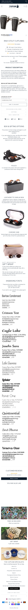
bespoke (15, 564)
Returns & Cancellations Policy (14, 581)
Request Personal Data (14, 583)
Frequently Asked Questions (14, 570)
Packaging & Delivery (14, 109)
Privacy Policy (14, 579)
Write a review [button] (14, 478)
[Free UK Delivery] (14, 513)
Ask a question (14, 114)
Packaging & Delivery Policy (14, 575)
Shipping (12, 62)
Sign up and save (14, 592)
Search (14, 573)
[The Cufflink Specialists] (14, 554)
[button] (11, 44)
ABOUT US (13, 595)
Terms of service (14, 577)
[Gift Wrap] (14, 533)
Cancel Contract (14, 588)
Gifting (14, 111)
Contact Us (14, 568)
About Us (14, 566)
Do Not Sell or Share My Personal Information (14, 585)
